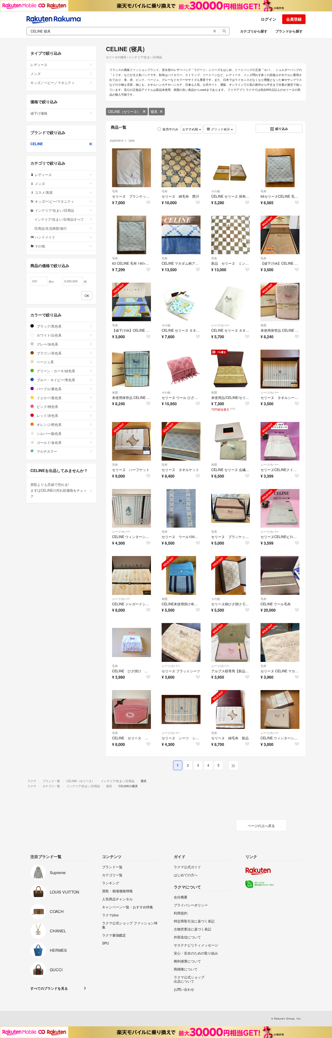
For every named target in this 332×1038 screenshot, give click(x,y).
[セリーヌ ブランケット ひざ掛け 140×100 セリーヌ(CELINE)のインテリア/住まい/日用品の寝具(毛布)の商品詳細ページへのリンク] (131, 167)
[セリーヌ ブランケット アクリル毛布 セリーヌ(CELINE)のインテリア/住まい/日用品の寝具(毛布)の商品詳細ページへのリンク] (230, 508)
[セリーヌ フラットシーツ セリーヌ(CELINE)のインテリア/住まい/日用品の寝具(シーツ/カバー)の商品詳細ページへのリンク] (181, 642)
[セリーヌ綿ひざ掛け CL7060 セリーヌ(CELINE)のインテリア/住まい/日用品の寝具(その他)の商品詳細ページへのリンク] (230, 575)
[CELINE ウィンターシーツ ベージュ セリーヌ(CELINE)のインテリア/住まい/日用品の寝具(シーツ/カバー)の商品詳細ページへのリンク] (280, 709)
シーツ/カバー (220, 325)
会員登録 (294, 19)
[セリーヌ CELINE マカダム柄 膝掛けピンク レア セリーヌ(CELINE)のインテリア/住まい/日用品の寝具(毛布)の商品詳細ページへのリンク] (280, 642)
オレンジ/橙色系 (48, 424)
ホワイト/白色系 (48, 335)
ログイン (268, 19)
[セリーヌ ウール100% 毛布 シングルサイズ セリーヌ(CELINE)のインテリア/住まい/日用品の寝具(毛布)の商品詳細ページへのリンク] (181, 508)
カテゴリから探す (253, 31)
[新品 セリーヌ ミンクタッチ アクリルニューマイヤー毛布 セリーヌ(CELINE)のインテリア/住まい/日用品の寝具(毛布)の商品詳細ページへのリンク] (230, 235)
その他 (215, 191)
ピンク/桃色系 (47, 406)
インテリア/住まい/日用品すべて (59, 219)
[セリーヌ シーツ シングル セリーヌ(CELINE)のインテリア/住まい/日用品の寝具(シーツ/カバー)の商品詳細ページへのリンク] (181, 709)
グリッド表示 (220, 129)
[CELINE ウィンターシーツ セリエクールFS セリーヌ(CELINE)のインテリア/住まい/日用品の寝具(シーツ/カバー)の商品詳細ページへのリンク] (131, 508)
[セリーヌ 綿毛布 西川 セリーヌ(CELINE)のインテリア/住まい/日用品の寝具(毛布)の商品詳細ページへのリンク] (181, 167)
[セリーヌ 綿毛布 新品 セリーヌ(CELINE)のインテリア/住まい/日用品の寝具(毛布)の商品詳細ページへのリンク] (230, 709)
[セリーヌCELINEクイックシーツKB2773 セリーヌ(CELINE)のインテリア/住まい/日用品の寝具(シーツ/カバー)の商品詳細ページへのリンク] (280, 441)
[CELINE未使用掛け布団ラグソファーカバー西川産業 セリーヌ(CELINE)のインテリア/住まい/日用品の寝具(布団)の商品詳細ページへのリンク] (181, 575)
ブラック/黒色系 (48, 326)
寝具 (154, 111)
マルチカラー (46, 451)
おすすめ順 (190, 129)
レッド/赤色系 (47, 415)
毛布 (115, 191)
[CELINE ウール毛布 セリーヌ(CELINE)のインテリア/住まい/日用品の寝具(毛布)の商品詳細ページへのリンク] (280, 575)
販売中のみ (170, 129)
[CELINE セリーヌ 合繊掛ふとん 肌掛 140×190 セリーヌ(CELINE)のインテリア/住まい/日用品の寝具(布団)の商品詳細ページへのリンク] (230, 441)
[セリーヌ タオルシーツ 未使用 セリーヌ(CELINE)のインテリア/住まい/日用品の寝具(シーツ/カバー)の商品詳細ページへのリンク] (280, 369)
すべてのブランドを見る (49, 988)
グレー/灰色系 (47, 344)
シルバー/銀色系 (48, 433)
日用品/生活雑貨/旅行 (50, 228)
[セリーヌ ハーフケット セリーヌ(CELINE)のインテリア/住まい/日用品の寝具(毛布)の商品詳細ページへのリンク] (131, 441)
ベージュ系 (45, 361)
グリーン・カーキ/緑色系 (55, 370)
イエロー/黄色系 (48, 397)
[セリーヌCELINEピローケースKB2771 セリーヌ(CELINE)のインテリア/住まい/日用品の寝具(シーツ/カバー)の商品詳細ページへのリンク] (280, 508)
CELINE (36, 143)
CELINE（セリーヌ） (124, 111)
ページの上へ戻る (261, 825)
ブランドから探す (289, 31)
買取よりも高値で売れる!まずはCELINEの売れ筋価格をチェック (58, 490)
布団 (263, 325)
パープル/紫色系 (48, 388)
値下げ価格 (38, 113)
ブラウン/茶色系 (48, 353)
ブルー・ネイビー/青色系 (55, 379)
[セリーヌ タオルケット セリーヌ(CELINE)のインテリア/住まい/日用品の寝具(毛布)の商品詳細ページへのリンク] (181, 441)
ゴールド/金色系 (48, 442)
